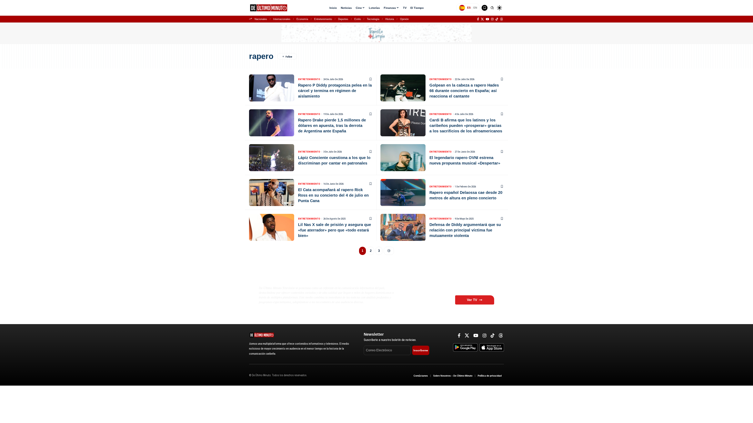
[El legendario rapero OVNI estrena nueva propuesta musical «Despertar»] (403, 157)
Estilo (357, 19)
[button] (492, 7)
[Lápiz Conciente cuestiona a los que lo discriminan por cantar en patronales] (271, 157)
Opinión (404, 19)
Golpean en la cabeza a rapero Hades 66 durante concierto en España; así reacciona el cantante (464, 90)
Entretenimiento (323, 19)
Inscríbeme (420, 350)
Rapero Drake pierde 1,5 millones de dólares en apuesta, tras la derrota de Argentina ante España (332, 125)
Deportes (343, 19)
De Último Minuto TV (291, 278)
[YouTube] (487, 19)
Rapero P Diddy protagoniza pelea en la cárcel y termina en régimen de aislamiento (335, 90)
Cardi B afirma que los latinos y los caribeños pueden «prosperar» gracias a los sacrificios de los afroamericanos (465, 125)
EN (475, 7)
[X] (482, 19)
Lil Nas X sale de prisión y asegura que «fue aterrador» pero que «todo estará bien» (334, 230)
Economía (302, 19)
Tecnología (373, 19)
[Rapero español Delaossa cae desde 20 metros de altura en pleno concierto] (403, 192)
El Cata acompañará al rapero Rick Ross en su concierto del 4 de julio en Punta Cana (333, 195)
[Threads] (501, 19)
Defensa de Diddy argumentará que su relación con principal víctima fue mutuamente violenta (465, 230)
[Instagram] (492, 19)
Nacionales (261, 19)
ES (469, 7)
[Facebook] (478, 19)
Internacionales (281, 19)
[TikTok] (497, 19)
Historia (389, 19)
